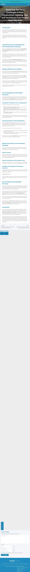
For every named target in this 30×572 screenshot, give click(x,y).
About (5, 563)
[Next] (6, 233)
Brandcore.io (18, 566)
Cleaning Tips (10, 6)
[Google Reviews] (20, 561)
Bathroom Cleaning (5, 6)
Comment (2, 544)
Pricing (8, 563)
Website (14, 550)
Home (2, 563)
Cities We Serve (26, 563)
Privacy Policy (14, 566)
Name (14, 546)
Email (14, 548)
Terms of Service (23, 566)
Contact (22, 563)
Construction (15, 6)
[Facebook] (17, 561)
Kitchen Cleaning (23, 6)
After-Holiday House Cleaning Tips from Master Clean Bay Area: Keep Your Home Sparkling (22, 226)
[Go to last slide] (2, 233)
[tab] (2, 522)
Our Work (15, 563)
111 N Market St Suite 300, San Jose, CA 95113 (23, 567)
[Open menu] (28, 4)
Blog (19, 563)
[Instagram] (18, 561)
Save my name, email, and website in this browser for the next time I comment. (12, 552)
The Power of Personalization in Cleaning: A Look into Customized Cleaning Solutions (7, 226)
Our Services (12, 563)
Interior (19, 6)
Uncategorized (16, 7)
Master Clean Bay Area (13, 22)
